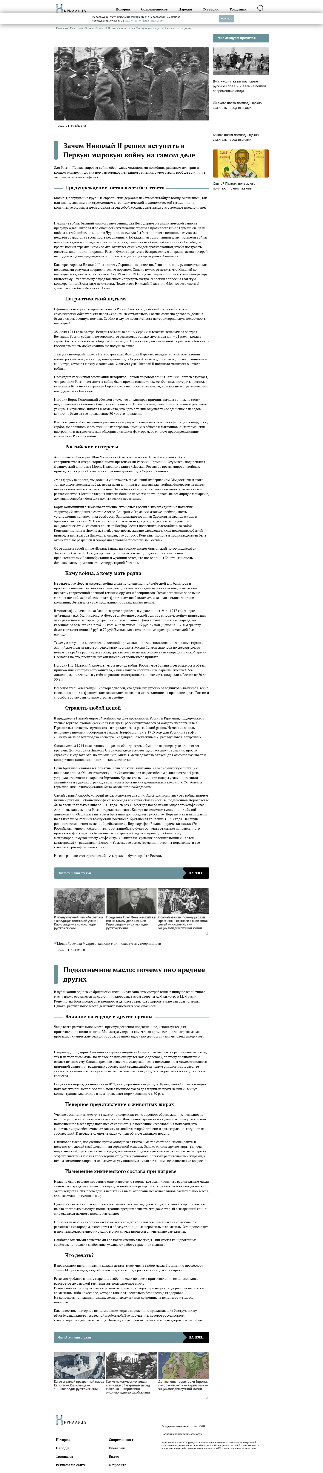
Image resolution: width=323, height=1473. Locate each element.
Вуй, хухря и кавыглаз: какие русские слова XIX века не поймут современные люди (239, 86)
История (123, 9)
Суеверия (211, 9)
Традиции (238, 9)
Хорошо (227, 18)
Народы (185, 9)
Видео (114, 1456)
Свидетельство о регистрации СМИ (183, 1426)
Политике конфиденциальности (145, 20)
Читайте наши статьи (131, 873)
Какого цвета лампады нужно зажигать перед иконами (236, 137)
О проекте (117, 1465)
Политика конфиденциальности (182, 1434)
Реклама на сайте (71, 1465)
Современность (154, 9)
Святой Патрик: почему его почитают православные (234, 186)
